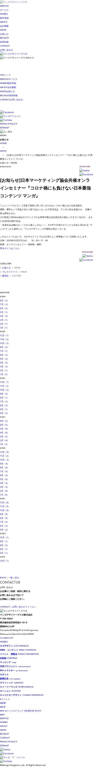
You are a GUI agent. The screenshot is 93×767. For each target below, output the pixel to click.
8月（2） (4, 300)
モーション (10, 691)
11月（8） (5, 506)
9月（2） (4, 393)
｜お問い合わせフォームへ (18, 606)
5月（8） (4, 479)
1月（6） (4, 494)
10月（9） (5, 510)
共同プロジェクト (15, 666)
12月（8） (5, 502)
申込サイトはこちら (9, 248)
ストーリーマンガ (17, 686)
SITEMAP (4, 127)
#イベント (5, 699)
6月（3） (4, 355)
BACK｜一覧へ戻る (9, 577)
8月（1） (4, 397)
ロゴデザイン (14, 645)
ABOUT (3, 726)
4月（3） (4, 316)
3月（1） (4, 320)
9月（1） (4, 541)
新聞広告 (10, 678)
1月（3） (4, 444)
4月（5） (4, 362)
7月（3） (4, 304)
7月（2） (4, 401)
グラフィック (12, 682)
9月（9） (4, 514)
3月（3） (4, 366)
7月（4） (4, 471)
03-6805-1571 (6, 637)
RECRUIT (4, 733)
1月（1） (4, 327)
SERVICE (4, 718)
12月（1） (5, 335)
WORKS (4, 641)
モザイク (5, 674)
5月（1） (4, 312)
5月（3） (4, 358)
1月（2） (4, 374)
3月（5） (4, 436)
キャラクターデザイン (21, 695)
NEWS (3, 151)
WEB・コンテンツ (18, 650)
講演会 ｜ (10, 275)
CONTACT (5, 737)
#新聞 (3, 703)
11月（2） (5, 386)
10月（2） (5, 343)
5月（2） (4, 529)
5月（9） (4, 428)
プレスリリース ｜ (13, 271)
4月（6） (4, 432)
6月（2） (4, 308)
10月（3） (5, 459)
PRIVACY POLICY (8, 123)
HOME (3, 143)
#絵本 (3, 706)
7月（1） (4, 351)
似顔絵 (8, 658)
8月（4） (4, 467)
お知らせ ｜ (10, 267)
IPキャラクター (14, 670)
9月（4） (4, 463)
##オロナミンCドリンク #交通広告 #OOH (20, 710)
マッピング (8, 662)
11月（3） (5, 339)
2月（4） (4, 440)
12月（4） (5, 452)
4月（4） (4, 483)
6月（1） (4, 549)
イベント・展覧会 (19, 654)
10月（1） (5, 537)
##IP (2, 714)
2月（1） (4, 323)
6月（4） (4, 475)
